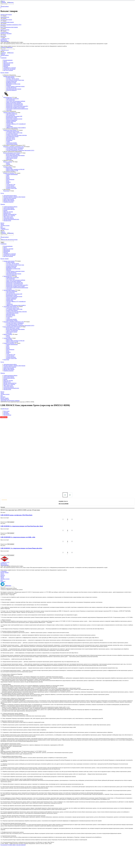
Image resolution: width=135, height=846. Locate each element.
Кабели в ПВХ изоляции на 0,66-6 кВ (15, 169)
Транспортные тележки (11, 144)
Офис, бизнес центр (8, 216)
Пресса (5, 61)
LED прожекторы (10, 99)
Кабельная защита (10, 137)
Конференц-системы (11, 82)
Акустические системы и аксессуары (15, 80)
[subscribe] (14, 587)
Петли (7, 180)
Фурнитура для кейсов (8, 173)
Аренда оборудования (8, 208)
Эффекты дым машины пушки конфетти (16, 127)
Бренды (2, 223)
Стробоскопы (9, 126)
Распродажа (6, 190)
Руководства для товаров (9, 69)
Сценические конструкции (12, 131)
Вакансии (5, 66)
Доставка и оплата (5, 225)
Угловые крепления (11, 187)
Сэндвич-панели (10, 185)
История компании (8, 60)
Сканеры (8, 125)
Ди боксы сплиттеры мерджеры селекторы (16, 135)
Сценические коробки (11, 142)
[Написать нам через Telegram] (4, 2)
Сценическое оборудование (10, 130)
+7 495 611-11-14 (5, 50)
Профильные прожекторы (12, 98)
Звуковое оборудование (9, 76)
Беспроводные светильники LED (14, 116)
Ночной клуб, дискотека (9, 215)
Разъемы (8, 164)
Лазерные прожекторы (11, 120)
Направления (6, 65)
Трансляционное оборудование (13, 88)
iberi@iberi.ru (4, 39)
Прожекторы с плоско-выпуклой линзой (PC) (17, 106)
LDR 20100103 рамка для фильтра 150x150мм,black (16, 515)
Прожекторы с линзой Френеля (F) (14, 104)
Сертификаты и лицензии (9, 67)
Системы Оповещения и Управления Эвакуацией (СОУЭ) (20, 150)
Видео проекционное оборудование (12, 152)
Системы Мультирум (11, 87)
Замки (7, 175)
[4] (5, 499)
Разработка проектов (8, 201)
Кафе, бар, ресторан (8, 211)
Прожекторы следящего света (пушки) (15, 107)
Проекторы (9, 159)
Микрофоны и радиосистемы (13, 83)
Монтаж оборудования (8, 200)
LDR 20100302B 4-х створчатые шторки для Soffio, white (18, 537)
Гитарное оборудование (12, 134)
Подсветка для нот (10, 139)
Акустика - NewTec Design (12, 78)
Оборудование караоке (11, 158)
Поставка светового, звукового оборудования (14, 196)
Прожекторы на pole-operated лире (14, 103)
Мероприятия (6, 63)
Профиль (8, 182)
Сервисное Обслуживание (9, 198)
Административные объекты (10, 206)
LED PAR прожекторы (11, 113)
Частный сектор (7, 220)
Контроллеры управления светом (14, 118)
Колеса (7, 176)
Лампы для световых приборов (13, 102)
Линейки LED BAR (11, 121)
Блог (2, 226)
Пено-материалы (10, 179)
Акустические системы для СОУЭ (14, 149)
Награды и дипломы (8, 62)
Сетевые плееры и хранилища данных (15, 86)
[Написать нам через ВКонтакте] (10, 2)
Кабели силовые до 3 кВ (12, 170)
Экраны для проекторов (12, 156)
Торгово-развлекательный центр (11, 219)
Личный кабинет (5, 6)
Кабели (8, 163)
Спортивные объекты (8, 218)
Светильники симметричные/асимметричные (17, 108)
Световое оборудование (9, 112)
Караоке (5, 210)
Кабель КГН (9, 168)
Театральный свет (7, 97)
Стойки (8, 141)
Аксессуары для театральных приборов (15, 101)
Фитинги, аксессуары (11, 188)
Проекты (3, 204)
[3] (4, 499)
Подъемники (9, 140)
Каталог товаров (5, 72)
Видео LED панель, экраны (12, 154)
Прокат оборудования (8, 199)
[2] (3, 499)
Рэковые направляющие (12, 174)
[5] (6, 499)
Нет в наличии (63, 503)
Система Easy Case (10, 184)
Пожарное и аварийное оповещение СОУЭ (13, 146)
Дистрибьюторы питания (12, 136)
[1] (2, 499)
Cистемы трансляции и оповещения (15, 147)
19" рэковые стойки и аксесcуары (14, 132)
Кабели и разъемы (7, 161)
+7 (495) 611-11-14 (5, 38)
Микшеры (8, 85)
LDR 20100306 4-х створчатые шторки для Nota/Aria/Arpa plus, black (22, 526)
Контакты (3, 228)
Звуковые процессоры (11, 81)
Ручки (7, 183)
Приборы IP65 (9, 122)
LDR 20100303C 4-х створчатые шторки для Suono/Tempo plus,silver (21, 548)
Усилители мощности (11, 90)
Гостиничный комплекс (9, 209)
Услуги (2, 193)
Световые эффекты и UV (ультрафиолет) (16, 123)
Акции (2, 224)
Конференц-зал (7, 213)
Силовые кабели (7, 166)
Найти (2, 242)
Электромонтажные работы (10, 195)
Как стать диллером (8, 70)
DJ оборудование (10, 77)
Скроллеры (9, 110)
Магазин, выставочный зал (9, 214)
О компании (3, 57)
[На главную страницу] (3, 1)
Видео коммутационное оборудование (15, 155)
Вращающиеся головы (11, 117)
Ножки (8, 178)
